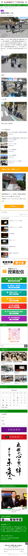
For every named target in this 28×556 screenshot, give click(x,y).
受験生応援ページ (15, 293)
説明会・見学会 (15, 286)
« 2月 (2, 407)
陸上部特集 (14, 306)
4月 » (6, 407)
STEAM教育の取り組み (15, 312)
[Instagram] (14, 335)
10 (17, 397)
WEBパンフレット (15, 299)
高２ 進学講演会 (4, 212)
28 (6, 405)
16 (14, 400)
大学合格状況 (15, 318)
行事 (3, 420)
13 (3, 400)
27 (3, 405)
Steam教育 (4, 414)
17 (17, 400)
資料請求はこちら (15, 206)
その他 (2, 10)
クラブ (3, 417)
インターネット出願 (15, 279)
